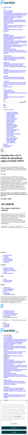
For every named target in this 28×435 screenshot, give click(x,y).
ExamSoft (6, 256)
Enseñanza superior (8, 267)
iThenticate (6, 262)
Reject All (14, 428)
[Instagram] (6, 326)
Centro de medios (8, 86)
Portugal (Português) (11, 127)
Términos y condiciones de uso (11, 313)
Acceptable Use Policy (9, 312)
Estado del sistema (8, 280)
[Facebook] (6, 324)
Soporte (5, 144)
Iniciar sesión (7, 146)
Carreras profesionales (9, 289)
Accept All (14, 432)
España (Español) (11, 120)
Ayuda (5, 279)
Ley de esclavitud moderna (10, 314)
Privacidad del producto (9, 294)
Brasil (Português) (11, 114)
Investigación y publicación (10, 270)
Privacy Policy (18, 416)
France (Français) (11, 121)
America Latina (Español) (13, 113)
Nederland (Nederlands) (12, 125)
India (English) (10, 132)
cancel (25, 102)
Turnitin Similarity (8, 260)
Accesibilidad (7, 293)
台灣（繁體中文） (11, 142)
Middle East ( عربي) (11, 124)
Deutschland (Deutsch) (12, 118)
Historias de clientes (8, 273)
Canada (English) (11, 116)
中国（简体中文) (11, 141)
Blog (5, 291)
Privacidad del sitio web (9, 310)
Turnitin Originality (8, 259)
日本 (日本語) (10, 135)
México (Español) (11, 117)
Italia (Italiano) (10, 123)
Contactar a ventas (8, 145)
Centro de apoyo (7, 281)
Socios (5, 271)
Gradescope (6, 258)
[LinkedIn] (6, 325)
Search (21, 102)
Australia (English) (11, 131)
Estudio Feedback (8, 255)
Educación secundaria (9, 269)
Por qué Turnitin (7, 7)
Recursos (6, 85)
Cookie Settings (14, 423)
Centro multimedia (8, 90)
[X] (5, 322)
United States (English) (12, 112)
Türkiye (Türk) (10, 128)
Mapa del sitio (7, 316)
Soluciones (6, 30)
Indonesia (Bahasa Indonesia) (13, 133)
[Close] (26, 402)
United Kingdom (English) (13, 129)
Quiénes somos (7, 287)
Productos (6, 53)
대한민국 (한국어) (11, 136)
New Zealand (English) (12, 138)
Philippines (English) (11, 139)
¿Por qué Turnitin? (8, 10)
